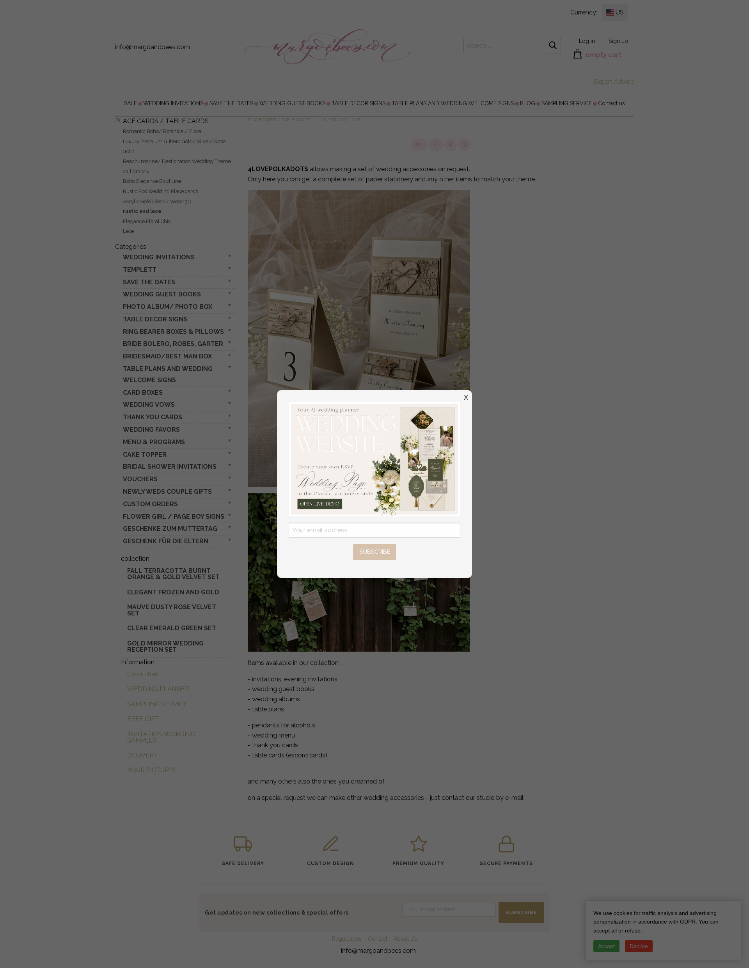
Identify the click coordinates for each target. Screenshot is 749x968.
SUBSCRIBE (374, 551)
